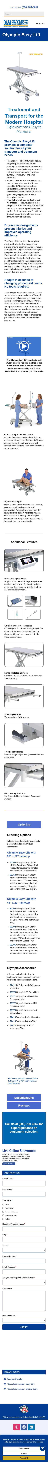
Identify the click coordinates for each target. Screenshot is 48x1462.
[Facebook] (24, 1427)
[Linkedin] (31, 1427)
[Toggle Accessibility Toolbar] (42, 1448)
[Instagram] (16, 1427)
